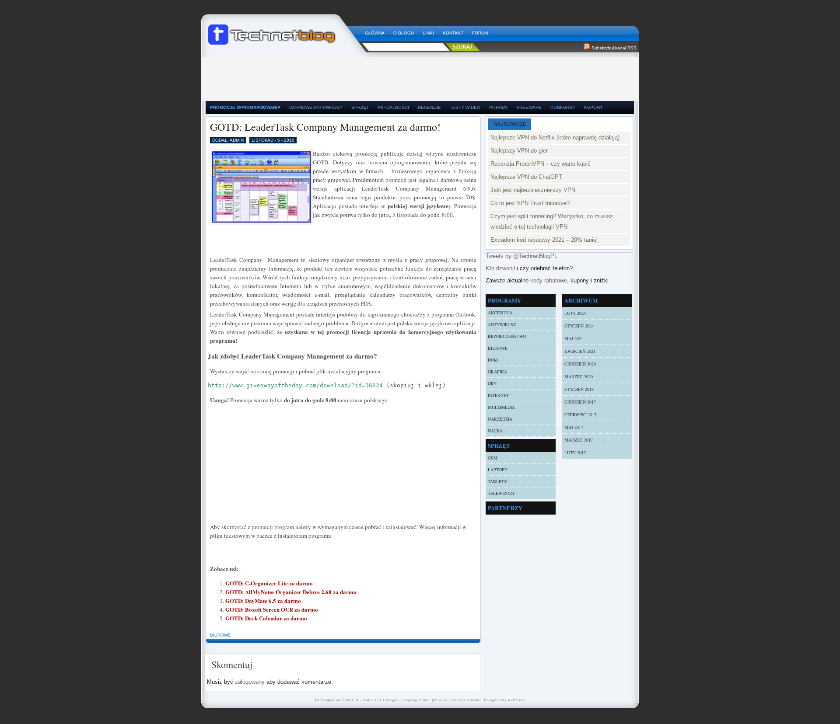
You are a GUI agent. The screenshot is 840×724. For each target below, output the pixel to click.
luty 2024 (575, 313)
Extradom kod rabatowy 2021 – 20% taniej (544, 240)
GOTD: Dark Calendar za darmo (266, 618)
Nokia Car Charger (380, 700)
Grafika (497, 372)
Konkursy (562, 107)
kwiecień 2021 (579, 351)
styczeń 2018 (579, 389)
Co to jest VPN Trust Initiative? (530, 203)
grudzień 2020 (580, 364)
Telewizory (501, 493)
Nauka (495, 431)
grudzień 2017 (580, 402)
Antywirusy (502, 324)
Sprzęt (360, 107)
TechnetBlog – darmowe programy (283, 31)
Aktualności (393, 107)
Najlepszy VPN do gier (519, 150)
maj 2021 (573, 338)
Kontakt (453, 33)
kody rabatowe (548, 280)
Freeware (529, 107)
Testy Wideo (465, 107)
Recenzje (429, 107)
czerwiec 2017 (580, 414)
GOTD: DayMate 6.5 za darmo (263, 600)
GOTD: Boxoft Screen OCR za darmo (271, 609)
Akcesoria (500, 313)
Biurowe (220, 635)
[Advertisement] (420, 77)
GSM (492, 458)
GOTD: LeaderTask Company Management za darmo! (325, 127)
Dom (493, 360)
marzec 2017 (578, 440)
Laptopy (498, 469)
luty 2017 (575, 452)
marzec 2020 (578, 376)
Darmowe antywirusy (316, 107)
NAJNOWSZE (510, 124)
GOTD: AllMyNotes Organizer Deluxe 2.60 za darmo (291, 592)
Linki (428, 33)
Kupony (593, 107)
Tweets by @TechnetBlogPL (521, 256)
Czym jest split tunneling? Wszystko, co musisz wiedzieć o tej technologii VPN (551, 221)
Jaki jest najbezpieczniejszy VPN (532, 190)
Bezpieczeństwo (507, 336)
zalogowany (250, 682)
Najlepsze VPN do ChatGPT (526, 177)
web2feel (516, 700)
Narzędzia (500, 419)
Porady (498, 107)
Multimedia (501, 407)
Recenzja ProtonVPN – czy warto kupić (540, 163)
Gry (492, 383)
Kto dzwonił (500, 268)
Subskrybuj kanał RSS (614, 47)
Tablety (497, 481)
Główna (375, 33)
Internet (498, 395)
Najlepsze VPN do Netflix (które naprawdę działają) (555, 137)
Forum (480, 33)
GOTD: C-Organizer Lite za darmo (269, 583)
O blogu (403, 33)
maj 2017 (573, 427)
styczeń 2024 (579, 326)
